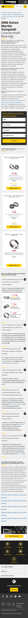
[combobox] (20, 6)
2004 (14, 404)
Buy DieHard (14, 536)
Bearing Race (13, 316)
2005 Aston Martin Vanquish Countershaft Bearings (14, 519)
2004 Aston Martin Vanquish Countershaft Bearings (14, 514)
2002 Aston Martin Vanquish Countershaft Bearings (14, 502)
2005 (10, 404)
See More (14, 180)
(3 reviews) (14, 223)
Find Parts (14, 141)
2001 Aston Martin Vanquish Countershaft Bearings (14, 496)
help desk (21, 424)
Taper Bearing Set (14, 307)
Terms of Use (9, 604)
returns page (21, 454)
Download (14, 589)
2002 (21, 404)
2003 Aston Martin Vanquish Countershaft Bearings (14, 508)
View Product (14, 188)
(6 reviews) (14, 185)
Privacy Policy (3, 604)
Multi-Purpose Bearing (15, 298)
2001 (3, 406)
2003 (17, 404)
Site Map (13, 604)
